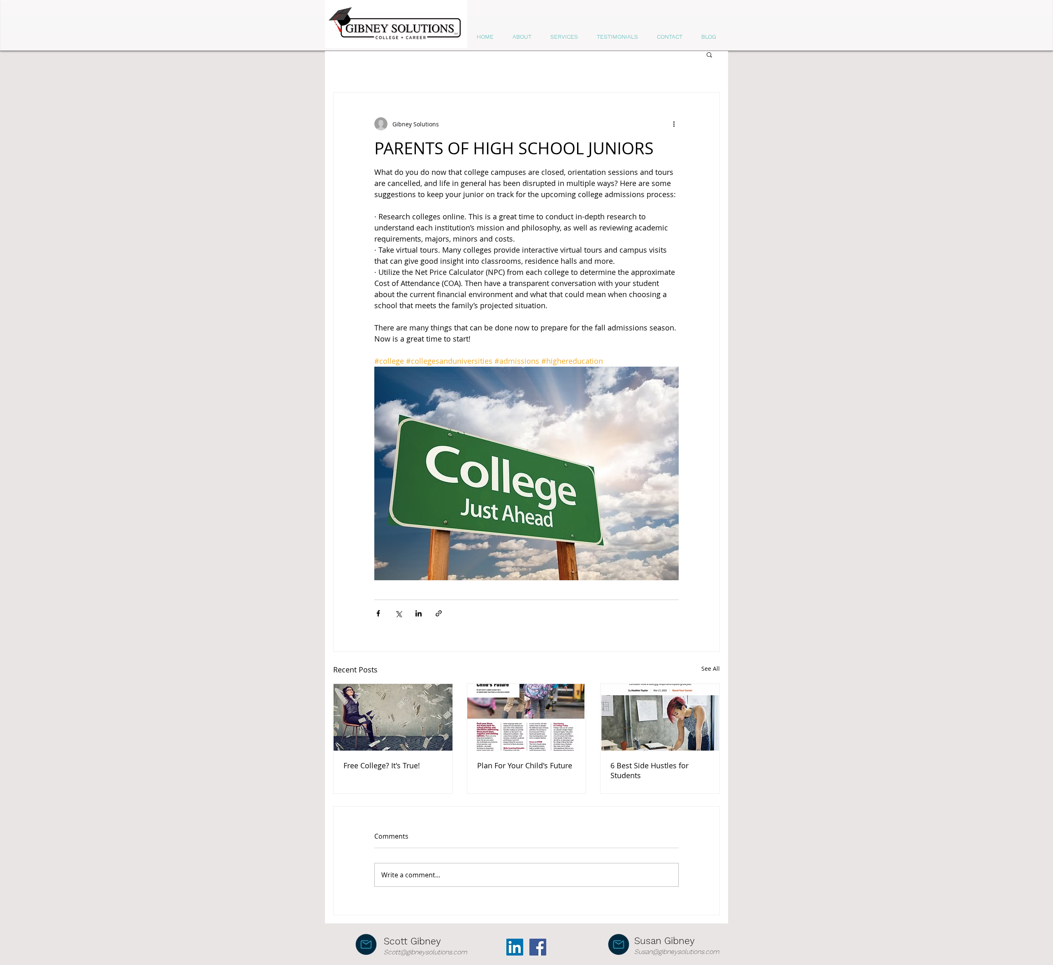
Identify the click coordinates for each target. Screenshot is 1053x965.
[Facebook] (537, 947)
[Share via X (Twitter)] (398, 613)
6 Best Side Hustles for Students (649, 770)
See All (710, 668)
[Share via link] (439, 613)
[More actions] (674, 124)
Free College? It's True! (381, 765)
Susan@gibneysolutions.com (676, 952)
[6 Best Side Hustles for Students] (660, 717)
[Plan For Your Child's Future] (526, 717)
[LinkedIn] (514, 947)
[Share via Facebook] (378, 613)
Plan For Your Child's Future (524, 765)
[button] (709, 54)
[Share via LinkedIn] (418, 613)
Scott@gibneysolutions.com (425, 952)
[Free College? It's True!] (393, 717)
